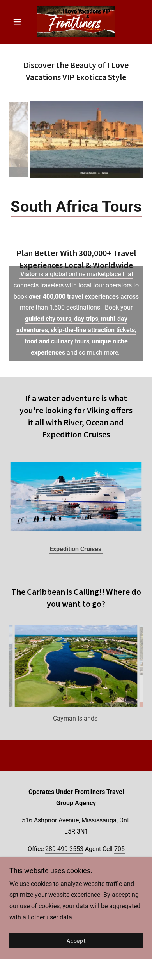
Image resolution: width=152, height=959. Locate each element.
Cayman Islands (76, 737)
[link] (76, 21)
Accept (76, 940)
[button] (19, 22)
